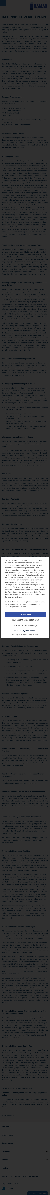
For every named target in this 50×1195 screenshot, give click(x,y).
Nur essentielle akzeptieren (25, 620)
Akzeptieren (26, 614)
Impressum (16, 635)
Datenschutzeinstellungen (25, 625)
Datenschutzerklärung (29, 635)
